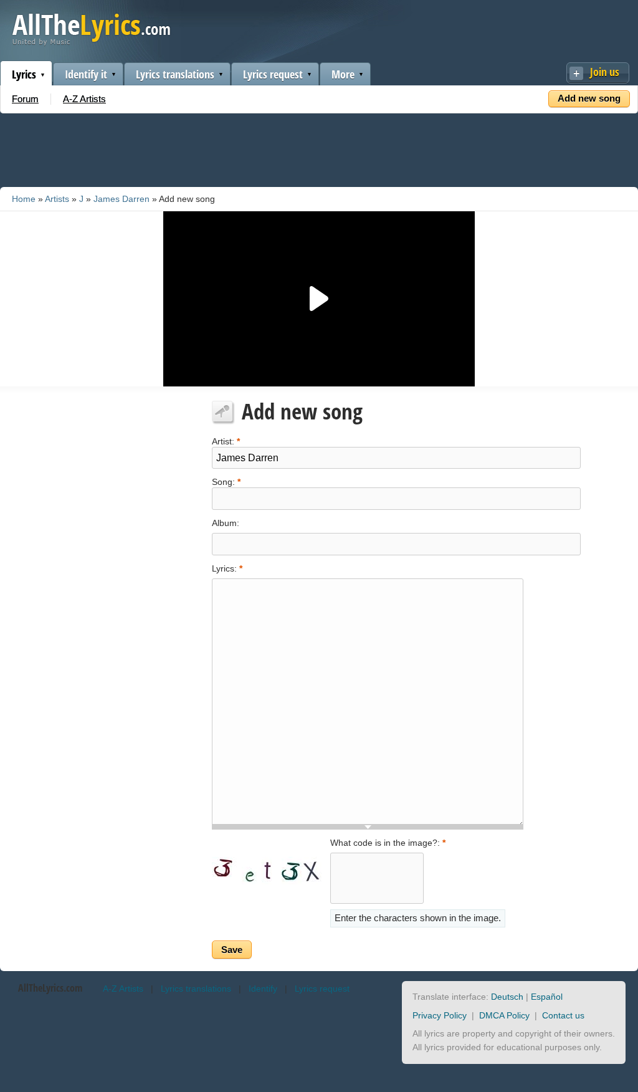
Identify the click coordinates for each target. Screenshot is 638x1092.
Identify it (86, 74)
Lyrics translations (175, 74)
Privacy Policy (439, 1015)
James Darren (121, 199)
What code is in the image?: (387, 843)
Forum (25, 98)
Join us (604, 71)
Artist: (226, 440)
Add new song (589, 98)
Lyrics (24, 74)
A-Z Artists (84, 98)
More (343, 74)
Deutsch (507, 997)
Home (24, 199)
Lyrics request (273, 74)
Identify (263, 989)
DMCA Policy (504, 1015)
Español (547, 997)
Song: (226, 481)
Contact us (563, 1015)
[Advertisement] (319, 148)
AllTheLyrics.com (50, 988)
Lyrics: (227, 568)
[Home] (91, 42)
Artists (57, 199)
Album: (225, 523)
